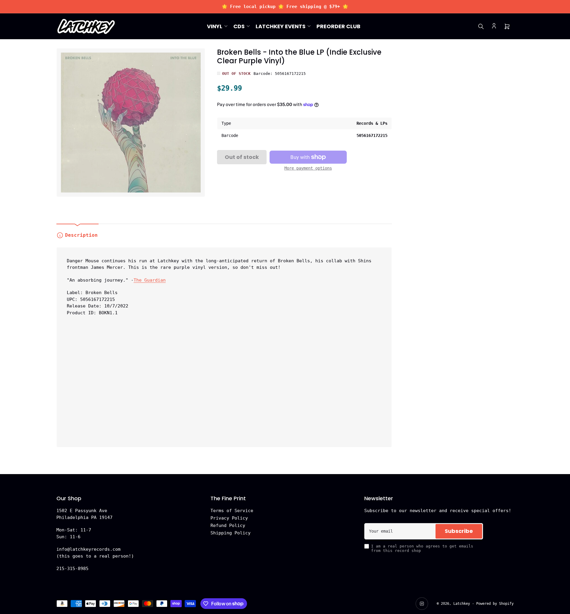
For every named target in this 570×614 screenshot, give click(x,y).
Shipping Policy (230, 533)
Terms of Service (231, 510)
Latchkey (461, 604)
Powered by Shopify (495, 604)
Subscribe (459, 531)
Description (81, 235)
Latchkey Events (280, 26)
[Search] (480, 26)
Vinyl (214, 26)
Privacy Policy (229, 518)
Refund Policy (227, 525)
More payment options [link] (308, 168)
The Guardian (150, 280)
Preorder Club (338, 26)
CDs (239, 26)
